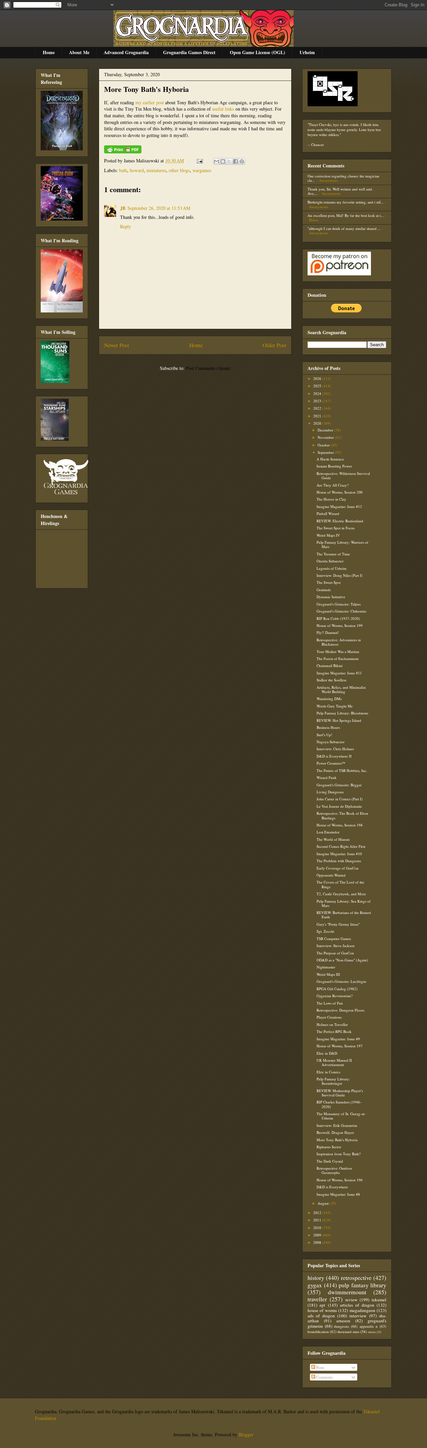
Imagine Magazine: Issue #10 (339, 853)
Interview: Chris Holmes (335, 748)
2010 (317, 1227)
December (326, 429)
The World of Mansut (333, 839)
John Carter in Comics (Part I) (340, 798)
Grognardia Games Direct (189, 52)
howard (137, 170)
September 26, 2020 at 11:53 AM (158, 208)
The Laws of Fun (330, 1003)
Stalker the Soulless (331, 679)
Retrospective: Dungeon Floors (340, 1010)
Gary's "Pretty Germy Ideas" (338, 924)
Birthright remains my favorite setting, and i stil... (346, 202)
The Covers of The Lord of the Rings (340, 884)
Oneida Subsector (330, 560)
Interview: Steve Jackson (336, 945)
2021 (317, 415)
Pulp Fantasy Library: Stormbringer (333, 1081)
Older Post (274, 345)
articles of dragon (357, 1305)
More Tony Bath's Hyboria (146, 89)
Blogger (246, 1434)
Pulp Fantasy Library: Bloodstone (342, 712)
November (326, 437)
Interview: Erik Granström (337, 1125)
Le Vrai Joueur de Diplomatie (339, 806)
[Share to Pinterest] (242, 161)
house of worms (322, 1310)
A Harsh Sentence (330, 459)
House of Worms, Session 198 (340, 824)
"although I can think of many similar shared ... (344, 228)
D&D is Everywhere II (334, 756)
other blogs (179, 170)
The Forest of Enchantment (338, 658)
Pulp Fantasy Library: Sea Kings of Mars (344, 903)
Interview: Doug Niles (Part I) (340, 575)
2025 (317, 385)
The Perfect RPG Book (334, 1031)
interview (358, 1316)
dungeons (341, 1326)
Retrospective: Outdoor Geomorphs (334, 1170)
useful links (223, 109)
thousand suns (348, 1331)
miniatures (156, 170)
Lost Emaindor (328, 831)
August (324, 1203)
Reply (125, 226)
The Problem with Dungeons (339, 860)
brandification (318, 1331)
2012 (317, 1212)
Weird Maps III (328, 974)
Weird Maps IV (328, 535)
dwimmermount (347, 1292)
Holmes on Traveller (332, 1024)
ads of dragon (321, 1316)
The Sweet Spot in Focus (336, 527)
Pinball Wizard (328, 513)
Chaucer (317, 144)
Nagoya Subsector (331, 741)
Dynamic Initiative (331, 596)
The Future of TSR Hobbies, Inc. (342, 770)
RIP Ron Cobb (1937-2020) (338, 618)
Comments (324, 1376)
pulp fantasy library (362, 1285)
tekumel (379, 1300)
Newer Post (116, 345)
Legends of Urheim (332, 568)
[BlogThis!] (223, 161)
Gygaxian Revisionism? (335, 995)
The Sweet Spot (329, 582)
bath (123, 170)
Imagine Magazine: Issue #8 (338, 1194)
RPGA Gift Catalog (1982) (337, 988)
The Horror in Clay (331, 499)
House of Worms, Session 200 (340, 492)
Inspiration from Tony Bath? (339, 1153)
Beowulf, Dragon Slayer (335, 1132)
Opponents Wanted (331, 875)
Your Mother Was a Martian (338, 651)
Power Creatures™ (331, 763)
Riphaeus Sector (329, 1146)
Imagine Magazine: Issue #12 (339, 506)
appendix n (369, 1326)
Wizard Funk (327, 777)
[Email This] (216, 161)
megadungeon (362, 1310)
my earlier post (149, 102)
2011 (317, 1219)
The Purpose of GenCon (335, 952)
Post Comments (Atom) (208, 368)
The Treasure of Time (333, 553)
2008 (317, 1242)
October (324, 444)
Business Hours (328, 727)
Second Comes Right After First (341, 846)
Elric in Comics (328, 1071)
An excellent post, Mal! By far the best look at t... (346, 215)
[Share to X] (229, 161)
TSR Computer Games (334, 938)
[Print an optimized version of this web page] (122, 151)
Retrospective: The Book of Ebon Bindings (342, 815)
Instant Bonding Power (334, 466)
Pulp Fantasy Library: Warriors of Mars (342, 544)
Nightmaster (326, 966)
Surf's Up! (324, 734)
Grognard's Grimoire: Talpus (339, 604)
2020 (317, 423)
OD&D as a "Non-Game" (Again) (342, 959)
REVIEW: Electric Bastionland (340, 520)
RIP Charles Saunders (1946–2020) (339, 1104)
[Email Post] (199, 160)
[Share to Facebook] (235, 161)
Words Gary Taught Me (335, 705)
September (326, 452)
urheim (372, 1332)
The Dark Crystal (330, 1161)
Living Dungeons (330, 791)
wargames (201, 170)
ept (322, 1305)
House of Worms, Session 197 (340, 1045)
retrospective (356, 1278)
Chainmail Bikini (330, 665)
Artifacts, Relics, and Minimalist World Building (341, 689)
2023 (317, 400)
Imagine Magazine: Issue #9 (338, 1038)
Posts (319, 1367)
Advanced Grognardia (126, 52)
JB (122, 208)
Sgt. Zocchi (325, 931)
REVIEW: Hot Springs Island (339, 720)
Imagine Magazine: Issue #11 (339, 672)
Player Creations (329, 1017)
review (351, 1300)
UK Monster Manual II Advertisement (334, 1062)
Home (49, 52)
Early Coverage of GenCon (338, 868)
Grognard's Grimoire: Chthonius (341, 611)
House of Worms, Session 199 (340, 625)
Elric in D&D (327, 1053)
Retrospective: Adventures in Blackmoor (339, 642)
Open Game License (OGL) (257, 52)
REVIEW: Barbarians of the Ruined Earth (344, 914)
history (316, 1278)
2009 (317, 1234)
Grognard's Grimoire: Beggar (339, 784)
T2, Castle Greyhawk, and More (341, 893)
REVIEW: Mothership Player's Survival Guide (340, 1092)
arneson (343, 1321)
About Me (79, 52)
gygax (315, 1285)
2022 (317, 408)
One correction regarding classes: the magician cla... (343, 178)
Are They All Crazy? (333, 485)
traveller (317, 1299)
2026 (317, 378)
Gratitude (324, 589)
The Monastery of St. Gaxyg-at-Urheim (341, 1116)
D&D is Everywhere (332, 1186)
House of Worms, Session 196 (340, 1179)
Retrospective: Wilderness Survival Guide (343, 475)
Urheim (307, 52)
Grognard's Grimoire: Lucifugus (341, 981)
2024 (317, 393)
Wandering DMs (329, 698)
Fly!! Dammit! (328, 632)
